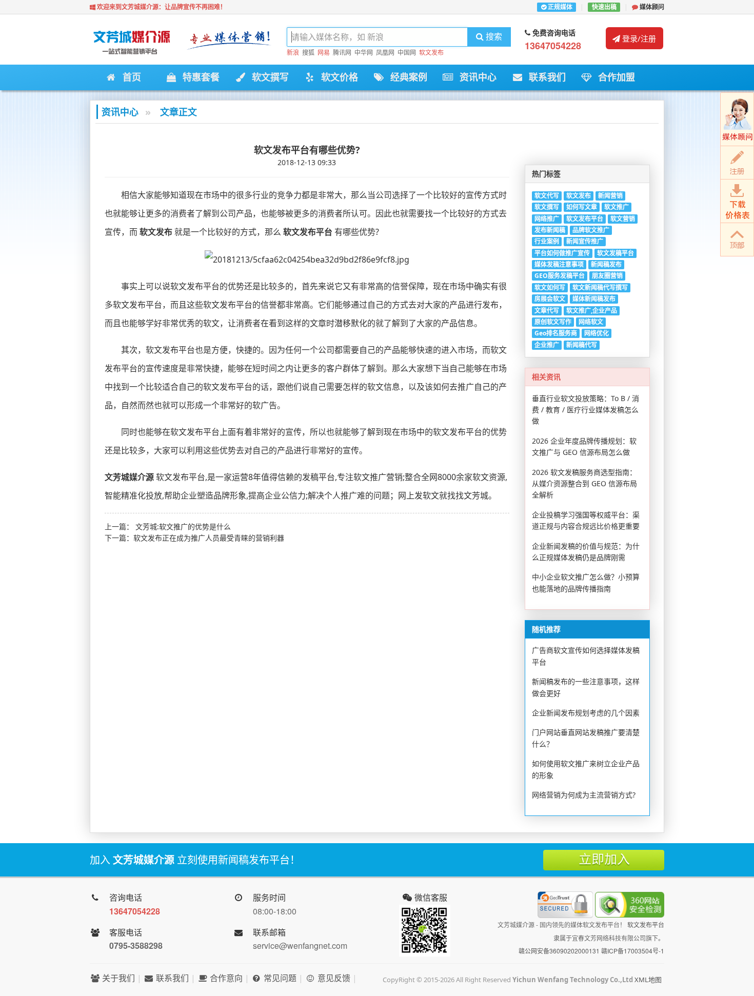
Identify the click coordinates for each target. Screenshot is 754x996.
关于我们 (117, 978)
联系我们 (544, 77)
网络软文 (591, 321)
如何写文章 (581, 207)
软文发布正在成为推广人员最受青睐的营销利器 (208, 538)
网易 (324, 52)
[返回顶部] (737, 239)
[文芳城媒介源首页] (131, 45)
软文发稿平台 (615, 253)
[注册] (737, 163)
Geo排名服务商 (555, 333)
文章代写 (546, 310)
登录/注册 (638, 38)
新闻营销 (610, 195)
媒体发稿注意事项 (559, 264)
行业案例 (546, 241)
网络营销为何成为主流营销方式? (584, 795)
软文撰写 (267, 77)
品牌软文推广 (590, 230)
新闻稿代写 (581, 345)
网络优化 (596, 333)
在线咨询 (737, 119)
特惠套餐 (198, 77)
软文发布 (431, 52)
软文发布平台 (584, 218)
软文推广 (616, 207)
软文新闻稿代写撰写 (600, 287)
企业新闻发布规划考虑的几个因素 (586, 713)
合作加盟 (613, 77)
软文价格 (336, 77)
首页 (129, 77)
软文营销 (622, 218)
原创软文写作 (552, 321)
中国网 (407, 52)
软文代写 (546, 195)
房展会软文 (549, 298)
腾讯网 (342, 52)
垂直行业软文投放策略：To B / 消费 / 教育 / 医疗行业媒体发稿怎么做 (585, 409)
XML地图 (648, 979)
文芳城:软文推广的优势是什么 (183, 526)
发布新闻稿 (549, 230)
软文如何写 (549, 287)
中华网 (363, 52)
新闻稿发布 (606, 264)
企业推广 (546, 345)
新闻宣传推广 (584, 241)
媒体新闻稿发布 (594, 298)
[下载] (737, 201)
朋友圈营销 (607, 275)
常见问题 (279, 978)
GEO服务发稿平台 (559, 275)
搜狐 (308, 52)
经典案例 (406, 77)
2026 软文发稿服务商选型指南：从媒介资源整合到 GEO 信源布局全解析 (584, 483)
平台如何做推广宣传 (562, 253)
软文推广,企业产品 (591, 310)
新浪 (293, 52)
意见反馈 (332, 978)
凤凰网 (385, 52)
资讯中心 (475, 77)
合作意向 (225, 978)
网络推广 (546, 218)
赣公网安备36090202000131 (559, 950)
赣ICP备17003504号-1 (632, 950)
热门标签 (546, 173)
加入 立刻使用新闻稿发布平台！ (195, 860)
